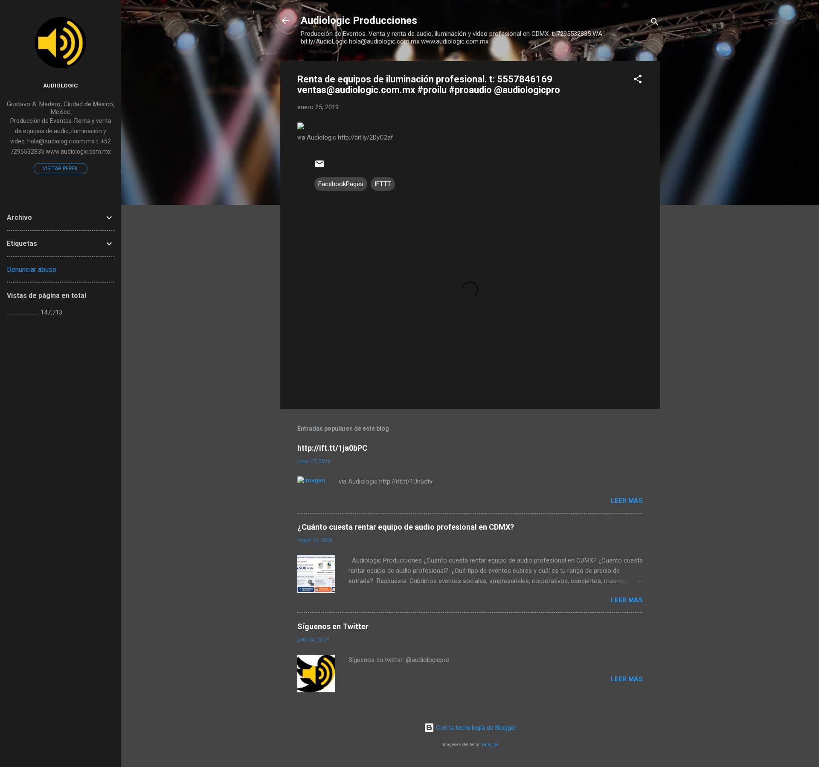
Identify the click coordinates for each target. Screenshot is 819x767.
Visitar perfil (60, 169)
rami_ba (490, 744)
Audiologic (60, 85)
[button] (638, 80)
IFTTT (383, 184)
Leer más (627, 501)
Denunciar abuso (31, 269)
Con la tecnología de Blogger (475, 728)
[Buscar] (655, 23)
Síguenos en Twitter (333, 626)
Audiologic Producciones (359, 20)
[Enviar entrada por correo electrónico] (319, 167)
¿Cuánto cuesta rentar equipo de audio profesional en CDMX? (405, 526)
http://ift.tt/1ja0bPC (332, 447)
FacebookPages (340, 184)
